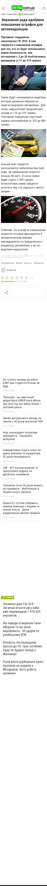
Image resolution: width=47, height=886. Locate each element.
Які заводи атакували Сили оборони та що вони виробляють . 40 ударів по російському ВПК (22, 629)
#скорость (28, 263)
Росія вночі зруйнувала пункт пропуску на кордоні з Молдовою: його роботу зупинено (23, 667)
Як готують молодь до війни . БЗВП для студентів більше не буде (21, 383)
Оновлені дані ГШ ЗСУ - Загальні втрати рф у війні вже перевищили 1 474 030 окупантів (21, 610)
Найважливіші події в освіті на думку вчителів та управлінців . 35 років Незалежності (22, 453)
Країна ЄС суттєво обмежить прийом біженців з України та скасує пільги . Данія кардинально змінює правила (21, 508)
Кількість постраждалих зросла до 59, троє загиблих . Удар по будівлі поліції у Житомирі (23, 648)
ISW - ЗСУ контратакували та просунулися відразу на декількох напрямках (20, 471)
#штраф (19, 263)
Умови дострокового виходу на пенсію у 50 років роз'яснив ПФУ (23, 419)
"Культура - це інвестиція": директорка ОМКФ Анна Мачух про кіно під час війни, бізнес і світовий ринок (22, 402)
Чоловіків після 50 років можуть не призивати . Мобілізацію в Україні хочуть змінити (23, 489)
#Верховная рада (7, 263)
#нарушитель (39, 263)
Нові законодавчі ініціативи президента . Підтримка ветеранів (20, 436)
